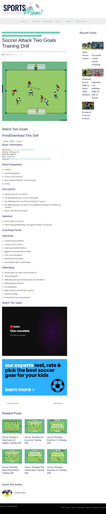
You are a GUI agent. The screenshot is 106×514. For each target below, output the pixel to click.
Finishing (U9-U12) (9, 36)
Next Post (59, 403)
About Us (67, 507)
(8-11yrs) (14, 150)
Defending (16, 32)
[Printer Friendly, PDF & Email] (12, 141)
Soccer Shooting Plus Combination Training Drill (34, 470)
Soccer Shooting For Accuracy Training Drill (34, 440)
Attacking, (38, 159)
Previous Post (11, 403)
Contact (74, 507)
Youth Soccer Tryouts (85, 55)
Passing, (30, 159)
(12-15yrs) (22, 150)
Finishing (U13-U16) (52, 32)
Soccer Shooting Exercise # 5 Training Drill (56, 440)
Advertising (96, 507)
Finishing (24, 32)
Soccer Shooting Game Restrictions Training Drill (10, 470)
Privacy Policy (80, 507)
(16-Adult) (30, 150)
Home (62, 507)
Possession (29, 36)
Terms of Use (88, 507)
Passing (20, 36)
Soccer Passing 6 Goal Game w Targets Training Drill (11, 440)
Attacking (6, 32)
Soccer (38, 36)
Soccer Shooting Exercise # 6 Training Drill (56, 470)
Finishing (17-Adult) (37, 32)
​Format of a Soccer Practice (86, 115)
